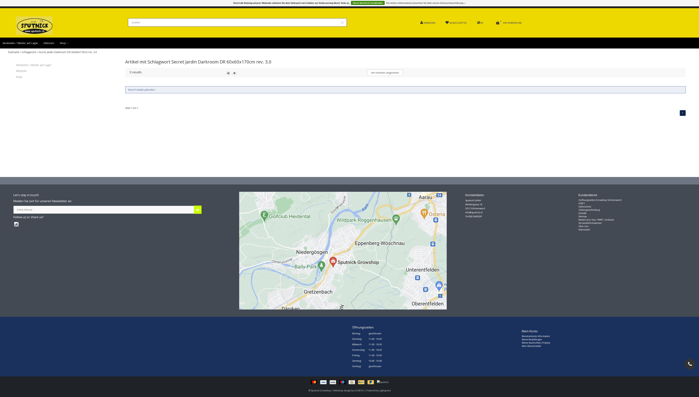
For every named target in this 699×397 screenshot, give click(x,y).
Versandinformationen (590, 223)
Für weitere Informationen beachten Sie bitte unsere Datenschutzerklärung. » (426, 3)
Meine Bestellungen (532, 339)
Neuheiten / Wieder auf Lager (20, 43)
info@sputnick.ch (474, 212)
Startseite (13, 52)
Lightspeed (385, 390)
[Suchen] (343, 21)
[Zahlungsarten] (344, 382)
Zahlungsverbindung (589, 209)
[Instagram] (16, 224)
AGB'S (581, 203)
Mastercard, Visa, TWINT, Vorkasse (596, 219)
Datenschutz (584, 206)
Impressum (584, 229)
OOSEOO (359, 390)
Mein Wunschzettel (531, 346)
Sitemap (582, 216)
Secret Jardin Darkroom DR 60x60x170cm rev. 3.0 (68, 52)
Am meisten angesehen (385, 72)
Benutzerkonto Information (536, 336)
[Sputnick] (382, 382)
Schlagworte (29, 52)
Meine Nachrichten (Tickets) (536, 342)
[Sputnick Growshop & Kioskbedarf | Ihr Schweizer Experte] (34, 24)
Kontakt (582, 213)
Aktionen (49, 43)
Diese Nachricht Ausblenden (368, 3)
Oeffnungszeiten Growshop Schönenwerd (599, 200)
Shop (63, 43)
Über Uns (583, 226)
